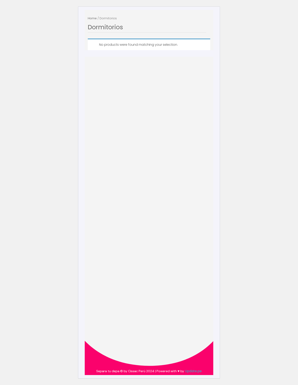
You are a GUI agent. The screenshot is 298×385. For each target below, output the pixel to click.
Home (92, 18)
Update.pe (193, 371)
